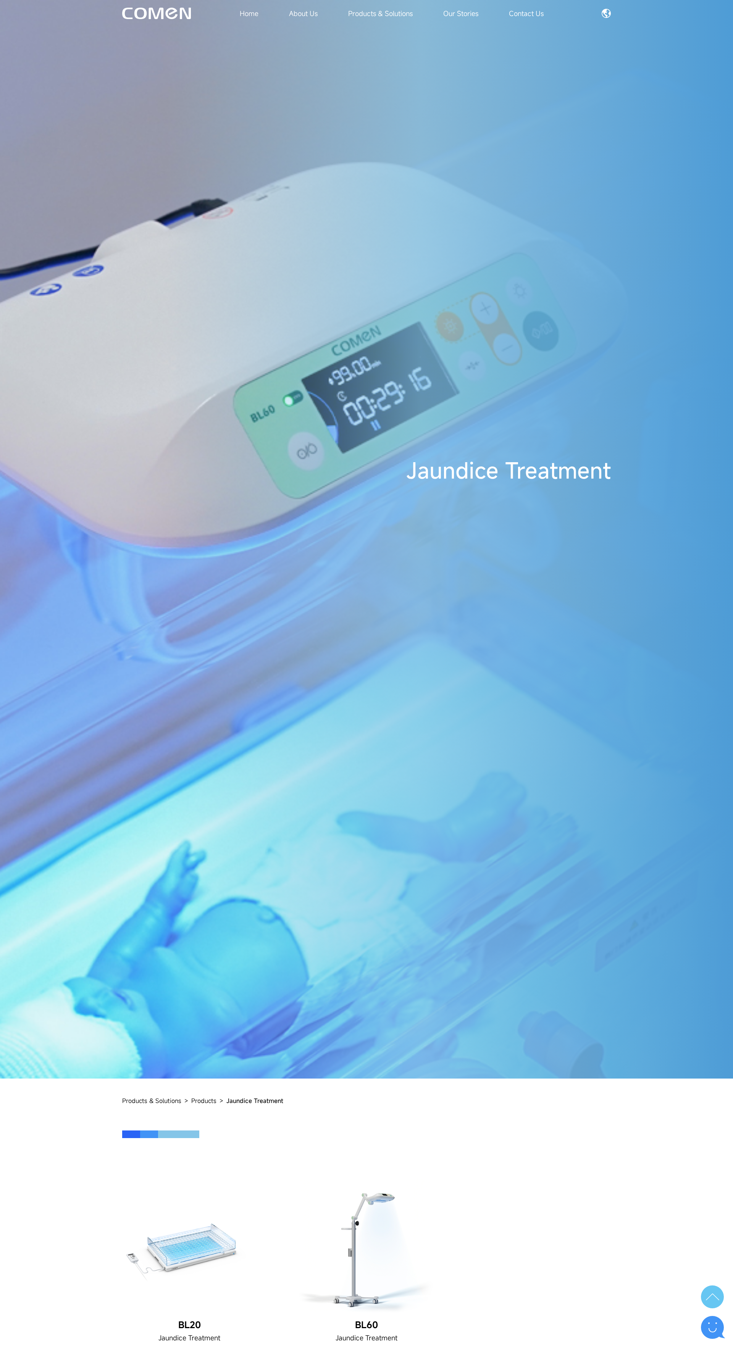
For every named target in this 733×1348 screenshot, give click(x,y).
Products (203, 1100)
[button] (712, 1296)
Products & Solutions (151, 1100)
